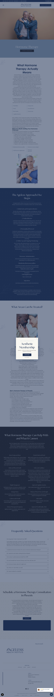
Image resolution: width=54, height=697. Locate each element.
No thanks (27, 357)
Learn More (27, 354)
